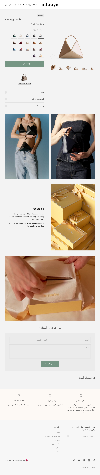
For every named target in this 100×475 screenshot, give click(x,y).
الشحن (58, 447)
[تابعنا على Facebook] (94, 460)
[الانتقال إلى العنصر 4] (69, 67)
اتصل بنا (57, 440)
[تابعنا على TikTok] (74, 460)
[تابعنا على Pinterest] (84, 460)
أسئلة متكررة (55, 444)
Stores (58, 432)
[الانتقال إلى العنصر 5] (61, 67)
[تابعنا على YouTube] (79, 460)
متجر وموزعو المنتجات (52, 436)
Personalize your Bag (24, 83)
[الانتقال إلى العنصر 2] (84, 67)
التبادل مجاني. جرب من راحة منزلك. (50, 405)
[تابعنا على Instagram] (89, 460)
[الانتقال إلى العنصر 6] (53, 67)
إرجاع (58, 451)
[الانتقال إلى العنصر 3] (76, 67)
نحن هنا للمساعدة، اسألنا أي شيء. (19, 405)
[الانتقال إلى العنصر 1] (92, 67)
